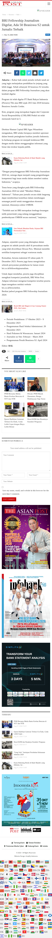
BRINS (30, 351)
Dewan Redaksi (35, 843)
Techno (7, 403)
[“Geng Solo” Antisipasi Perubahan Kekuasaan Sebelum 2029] (7, 755)
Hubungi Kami (33, 846)
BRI (8, 351)
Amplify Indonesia (32, 856)
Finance (8, 378)
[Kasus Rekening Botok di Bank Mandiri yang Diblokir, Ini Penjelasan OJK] (7, 161)
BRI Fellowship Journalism (19, 351)
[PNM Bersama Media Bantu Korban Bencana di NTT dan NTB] (14, 384)
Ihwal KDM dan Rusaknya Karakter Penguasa (29, 742)
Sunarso (37, 351)
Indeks (45, 846)
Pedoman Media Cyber (15, 846)
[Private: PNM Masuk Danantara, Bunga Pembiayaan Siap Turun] (37, 384)
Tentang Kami (19, 843)
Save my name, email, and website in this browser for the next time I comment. (25, 492)
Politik (30, 403)
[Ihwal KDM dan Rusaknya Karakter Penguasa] (37, 410)
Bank (47, 34)
